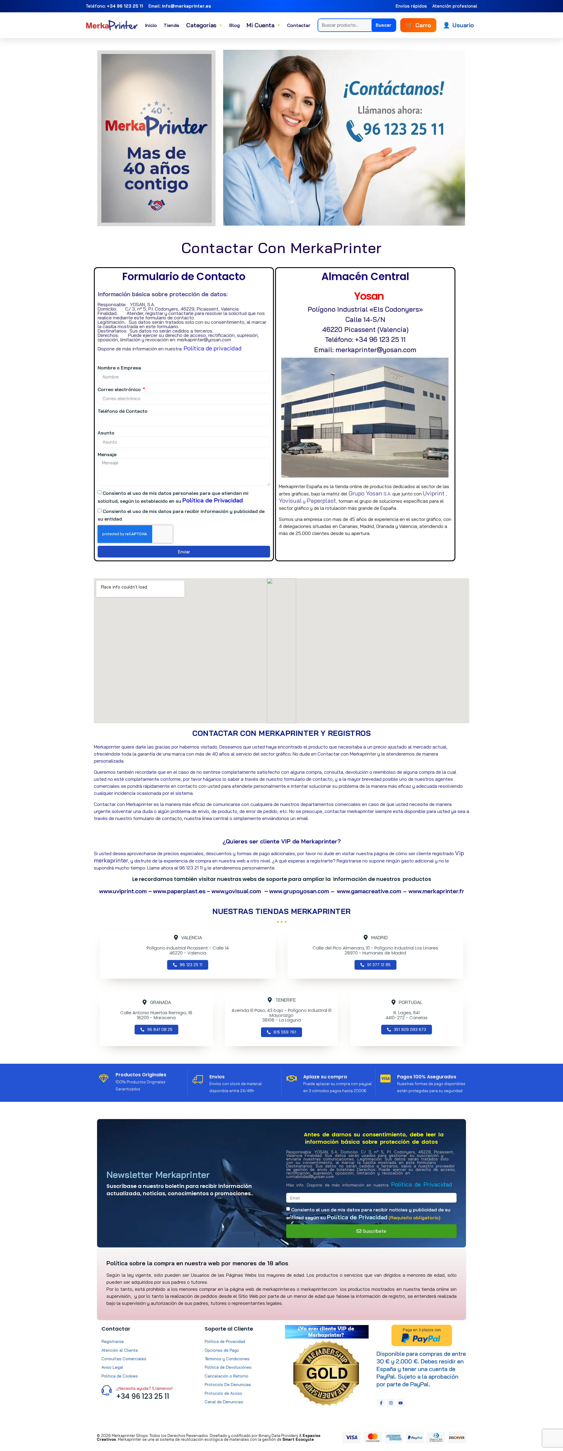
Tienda (171, 25)
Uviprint (434, 493)
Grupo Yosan (365, 493)
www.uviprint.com (123, 891)
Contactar (298, 25)
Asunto (106, 433)
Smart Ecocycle (298, 1439)
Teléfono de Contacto (122, 411)
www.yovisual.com (237, 891)
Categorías (204, 25)
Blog (234, 25)
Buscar (383, 25)
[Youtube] (400, 1403)
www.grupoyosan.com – (302, 891)
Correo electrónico (120, 389)
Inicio (151, 25)
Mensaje (107, 454)
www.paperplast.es (179, 891)
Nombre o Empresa (119, 368)
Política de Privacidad (212, 500)
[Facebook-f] (381, 1403)
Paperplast (321, 500)
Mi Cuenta (263, 25)
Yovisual (290, 500)
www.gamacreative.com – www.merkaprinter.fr (400, 891)
